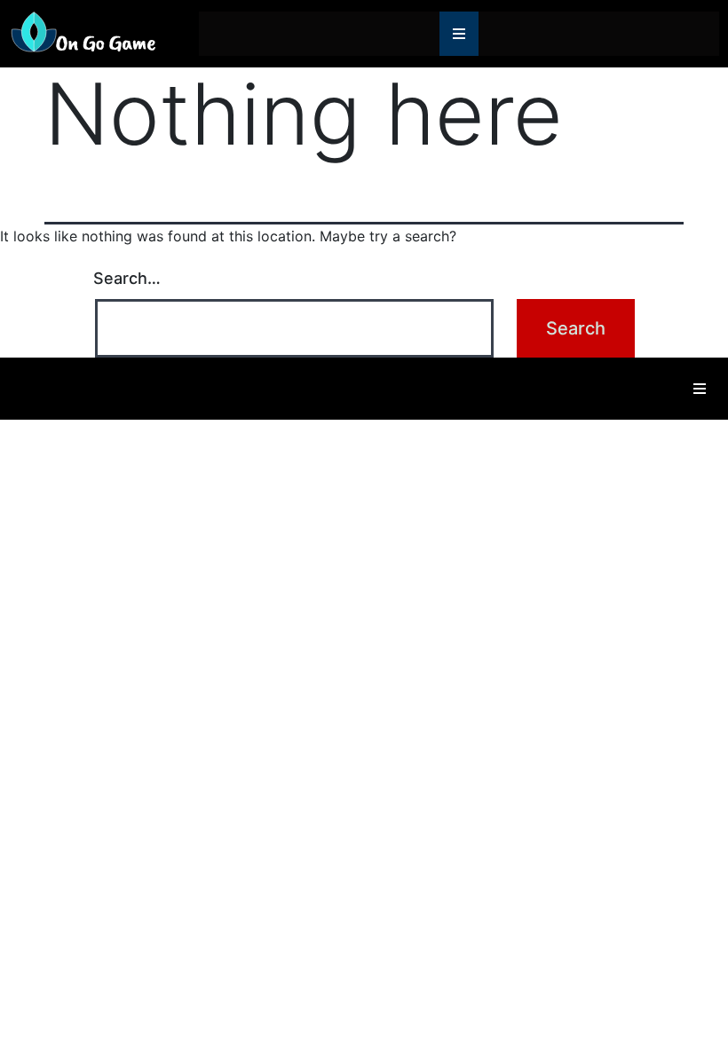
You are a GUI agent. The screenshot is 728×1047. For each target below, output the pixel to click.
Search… (127, 278)
